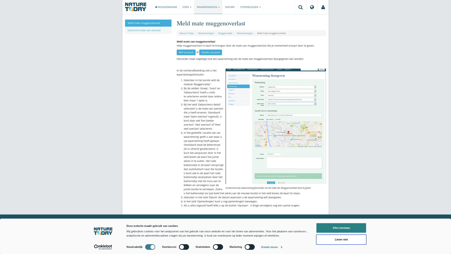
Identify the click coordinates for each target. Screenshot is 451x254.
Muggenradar (167, 7)
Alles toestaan (341, 227)
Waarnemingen (207, 7)
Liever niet (341, 239)
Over (186, 7)
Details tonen (269, 247)
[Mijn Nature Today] (323, 7)
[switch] (184, 247)
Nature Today (186, 33)
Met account (186, 52)
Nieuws (230, 7)
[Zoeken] (300, 7)
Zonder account (210, 52)
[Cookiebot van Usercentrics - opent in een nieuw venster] (103, 247)
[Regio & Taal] (312, 7)
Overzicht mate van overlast (144, 30)
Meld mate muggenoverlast (144, 23)
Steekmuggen (249, 7)
